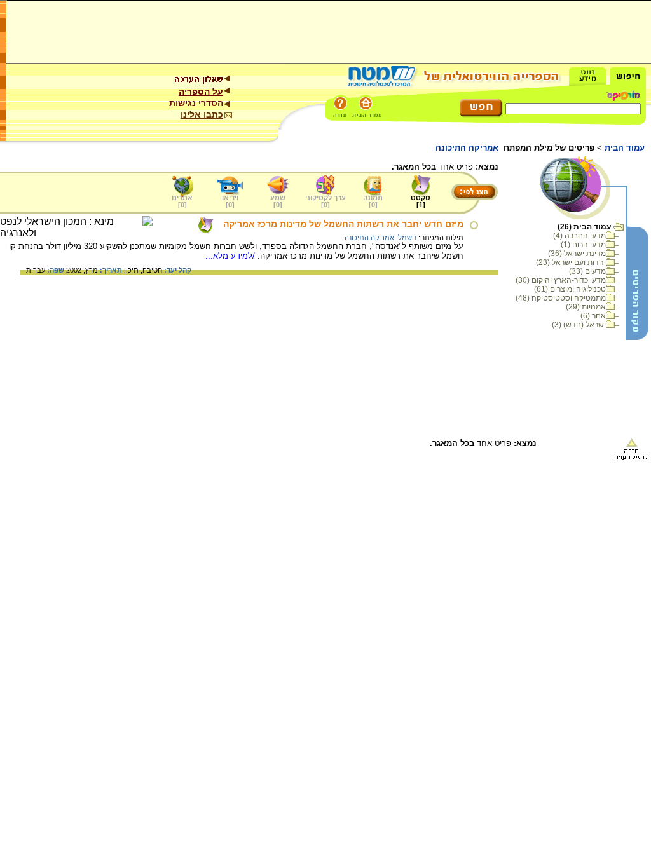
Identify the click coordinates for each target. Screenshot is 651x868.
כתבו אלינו (202, 114)
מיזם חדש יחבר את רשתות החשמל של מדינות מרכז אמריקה (343, 224)
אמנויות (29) (586, 306)
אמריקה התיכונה (369, 237)
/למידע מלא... (231, 256)
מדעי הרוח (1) (583, 244)
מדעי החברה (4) (579, 235)
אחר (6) (593, 315)
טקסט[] (420, 201)
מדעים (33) (587, 271)
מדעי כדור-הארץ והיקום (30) (561, 280)
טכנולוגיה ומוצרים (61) (570, 289)
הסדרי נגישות (196, 103)
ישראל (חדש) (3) (579, 324)
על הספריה (201, 91)
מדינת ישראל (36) (577, 253)
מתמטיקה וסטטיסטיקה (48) (561, 298)
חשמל (407, 237)
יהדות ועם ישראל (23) (571, 262)
